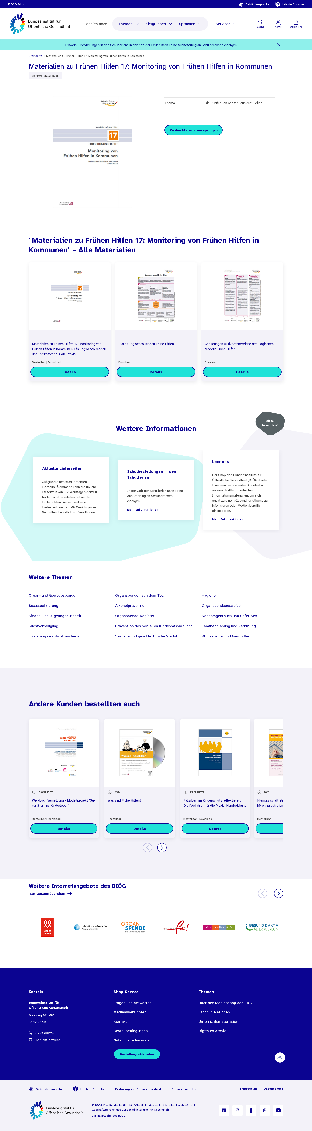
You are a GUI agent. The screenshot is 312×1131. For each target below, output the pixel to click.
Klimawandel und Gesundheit (227, 636)
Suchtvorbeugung (43, 626)
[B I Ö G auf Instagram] (237, 1110)
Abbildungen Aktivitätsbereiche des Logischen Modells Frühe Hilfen (239, 346)
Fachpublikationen (214, 1012)
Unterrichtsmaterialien (218, 1021)
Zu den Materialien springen (194, 130)
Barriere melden (183, 1088)
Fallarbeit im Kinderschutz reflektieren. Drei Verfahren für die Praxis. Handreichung (214, 803)
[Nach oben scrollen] (280, 1057)
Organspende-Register (135, 616)
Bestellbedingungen (131, 1031)
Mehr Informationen (142, 509)
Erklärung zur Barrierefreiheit (138, 1088)
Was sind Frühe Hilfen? (125, 800)
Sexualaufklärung (43, 606)
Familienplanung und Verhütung (229, 626)
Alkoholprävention (130, 606)
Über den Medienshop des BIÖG (225, 1003)
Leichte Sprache (293, 4)
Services (223, 24)
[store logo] (40, 24)
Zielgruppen (155, 24)
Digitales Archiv (212, 1031)
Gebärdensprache (257, 4)
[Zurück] (147, 847)
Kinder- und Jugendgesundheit (55, 616)
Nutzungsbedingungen (133, 1040)
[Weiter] (162, 847)
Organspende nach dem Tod (139, 595)
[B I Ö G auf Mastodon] (265, 1110)
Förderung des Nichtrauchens (54, 636)
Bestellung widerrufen (137, 1054)
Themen (125, 24)
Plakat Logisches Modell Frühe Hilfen (146, 343)
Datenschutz (273, 1088)
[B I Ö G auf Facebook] (251, 1110)
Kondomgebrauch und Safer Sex (229, 616)
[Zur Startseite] (57, 1110)
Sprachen (187, 24)
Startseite (35, 55)
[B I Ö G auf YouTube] (278, 1110)
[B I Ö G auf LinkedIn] (224, 1110)
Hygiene (209, 595)
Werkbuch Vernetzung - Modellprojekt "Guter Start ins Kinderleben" (63, 803)
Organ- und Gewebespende (52, 595)
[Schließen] (278, 44)
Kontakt (120, 1021)
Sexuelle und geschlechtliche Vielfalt (147, 636)
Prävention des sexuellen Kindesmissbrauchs (154, 626)
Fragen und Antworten (133, 1003)
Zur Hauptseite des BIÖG (109, 1115)
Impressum (248, 1088)
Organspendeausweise (221, 606)
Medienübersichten (130, 1012)
